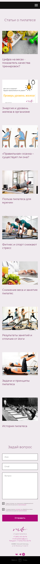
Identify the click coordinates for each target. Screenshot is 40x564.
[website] (23, 554)
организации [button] (22, 504)
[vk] (16, 554)
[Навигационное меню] (36, 5)
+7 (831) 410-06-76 (20, 537)
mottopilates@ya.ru (20, 539)
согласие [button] (18, 509)
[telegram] (20, 554)
